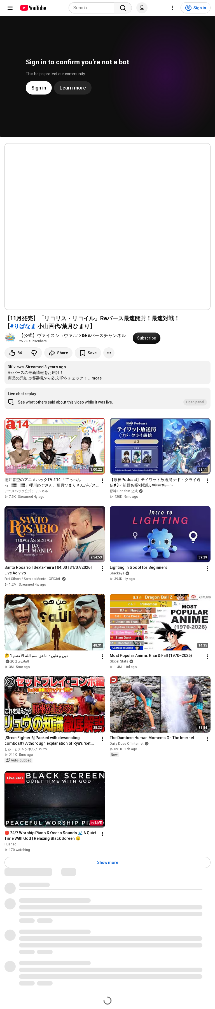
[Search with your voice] (142, 7)
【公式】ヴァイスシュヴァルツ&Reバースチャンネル (72, 335)
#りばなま (23, 326)
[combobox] (93, 7)
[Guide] (10, 7)
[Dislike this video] (34, 353)
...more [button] (95, 378)
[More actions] (108, 353)
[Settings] (172, 7)
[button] (107, 398)
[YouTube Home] (33, 8)
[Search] (123, 7)
